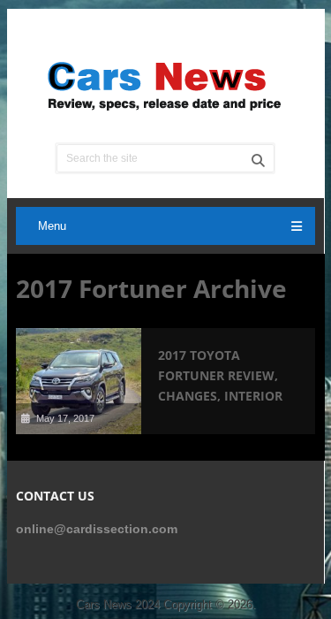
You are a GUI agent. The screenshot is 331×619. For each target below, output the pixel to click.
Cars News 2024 (118, 604)
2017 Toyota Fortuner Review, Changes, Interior (220, 375)
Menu (52, 226)
